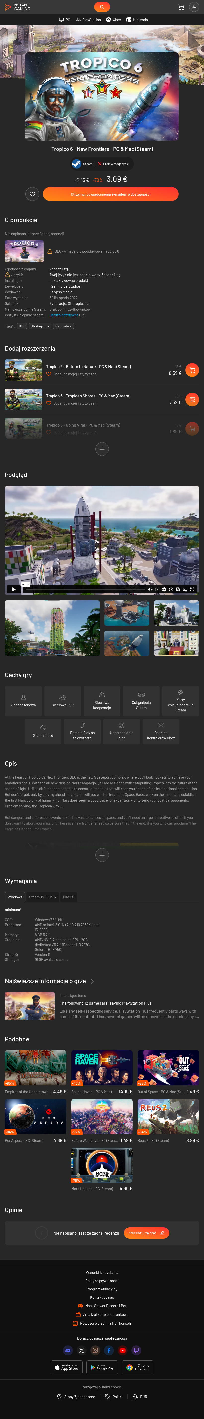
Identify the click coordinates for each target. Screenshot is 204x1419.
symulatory (63, 326)
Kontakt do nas (102, 1297)
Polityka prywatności (102, 1280)
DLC (22, 326)
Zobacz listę (59, 269)
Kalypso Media (61, 292)
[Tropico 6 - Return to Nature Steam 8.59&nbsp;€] (23, 370)
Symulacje (58, 303)
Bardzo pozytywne (64, 315)
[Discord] (68, 1350)
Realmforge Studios (65, 286)
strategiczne (40, 326)
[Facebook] (109, 1350)
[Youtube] (123, 1350)
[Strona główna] (17, 7)
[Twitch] (136, 1350)
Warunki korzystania (102, 1272)
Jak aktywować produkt (69, 280)
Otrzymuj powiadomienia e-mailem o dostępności (111, 194)
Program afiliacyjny (102, 1289)
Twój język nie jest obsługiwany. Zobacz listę (85, 274)
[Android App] (102, 1367)
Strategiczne (78, 303)
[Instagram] (95, 1350)
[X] (82, 1350)
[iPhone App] (67, 1367)
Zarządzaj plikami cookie (102, 1387)
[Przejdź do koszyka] (181, 7)
